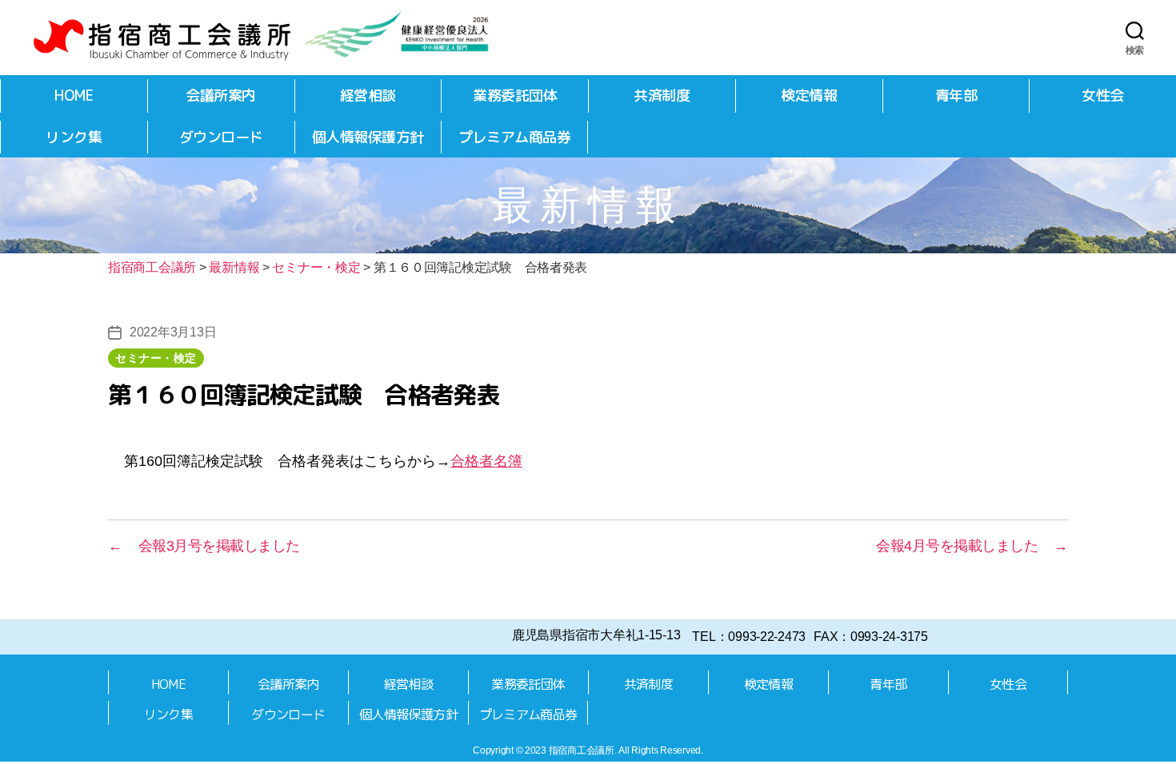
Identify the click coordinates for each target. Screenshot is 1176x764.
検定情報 (809, 95)
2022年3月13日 (173, 332)
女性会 (1103, 95)
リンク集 (74, 137)
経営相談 (368, 95)
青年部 (956, 95)
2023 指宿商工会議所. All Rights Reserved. (614, 750)
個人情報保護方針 (368, 137)
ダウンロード (221, 137)
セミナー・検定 (156, 358)
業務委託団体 (515, 95)
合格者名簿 (486, 461)
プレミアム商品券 (514, 137)
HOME (73, 95)
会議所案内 (221, 95)
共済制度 (662, 95)
